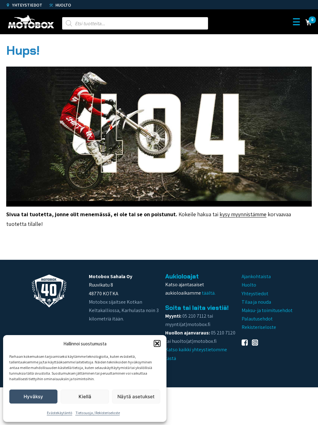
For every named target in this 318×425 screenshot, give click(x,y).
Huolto (62, 5)
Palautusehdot (257, 318)
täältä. (209, 293)
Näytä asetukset (136, 396)
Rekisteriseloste (259, 327)
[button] (157, 343)
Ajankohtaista (256, 276)
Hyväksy (33, 396)
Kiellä (85, 396)
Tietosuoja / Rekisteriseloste (97, 412)
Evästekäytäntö (59, 412)
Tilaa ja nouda (256, 302)
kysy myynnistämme (243, 214)
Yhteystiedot (26, 5)
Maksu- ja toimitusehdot (267, 310)
